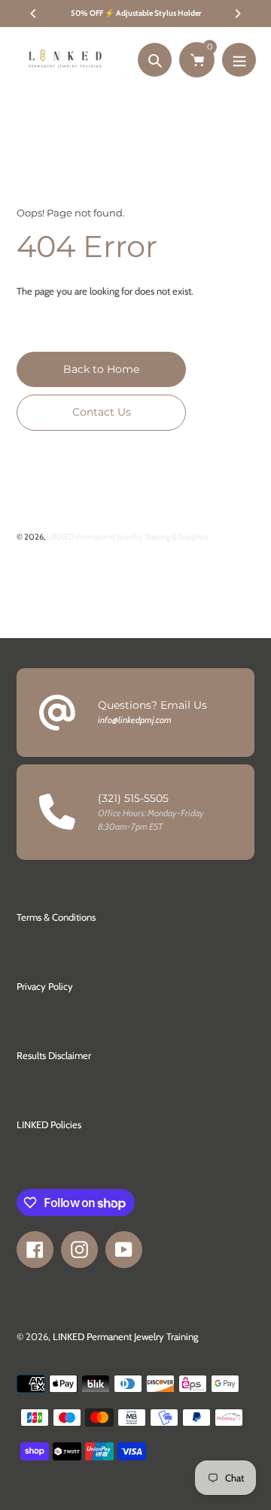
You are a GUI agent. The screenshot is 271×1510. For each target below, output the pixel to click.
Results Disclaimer (54, 1055)
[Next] (237, 13)
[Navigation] (239, 60)
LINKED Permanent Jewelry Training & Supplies (128, 536)
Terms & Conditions (56, 917)
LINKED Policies (49, 1124)
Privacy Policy (45, 986)
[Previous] (33, 13)
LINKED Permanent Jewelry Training (125, 1336)
